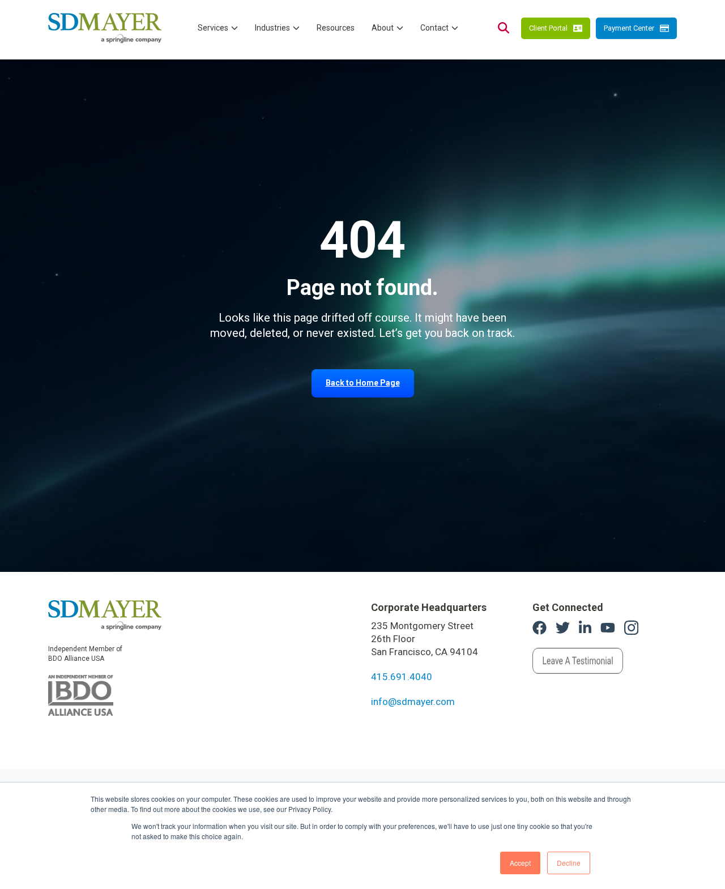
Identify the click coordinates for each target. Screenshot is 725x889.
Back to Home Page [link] (363, 382)
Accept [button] (520, 862)
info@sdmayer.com (413, 701)
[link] (104, 614)
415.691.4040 (401, 676)
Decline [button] (569, 862)
